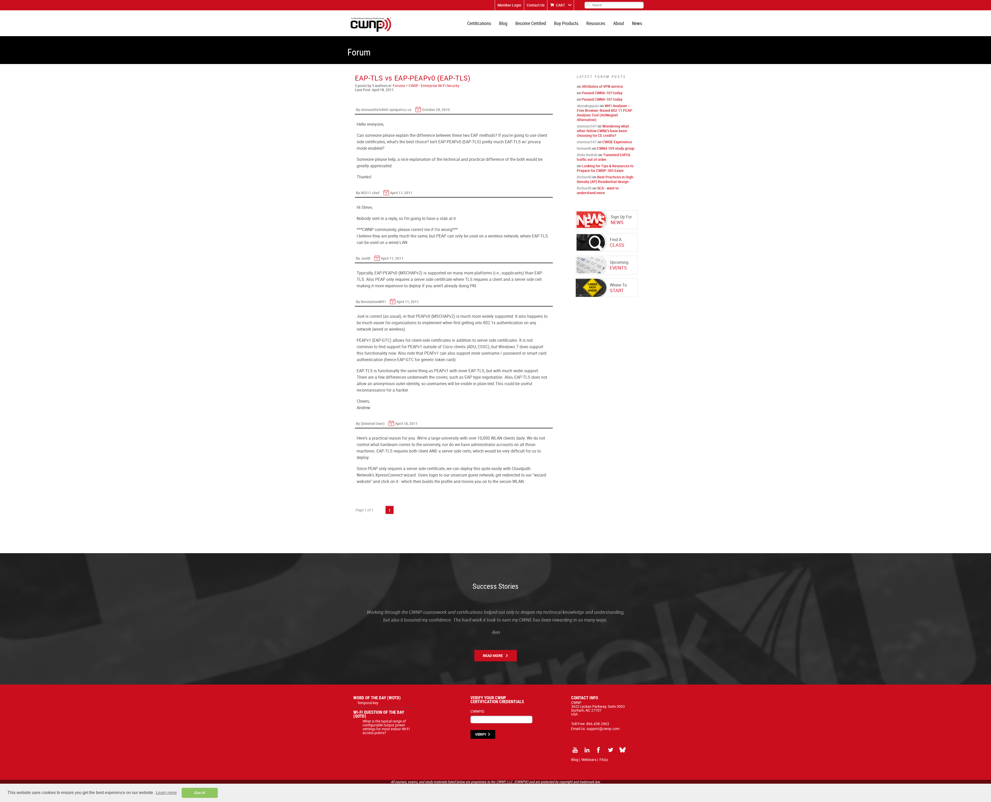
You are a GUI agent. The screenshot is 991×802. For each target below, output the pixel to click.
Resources (595, 23)
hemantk (584, 148)
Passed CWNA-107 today (602, 92)
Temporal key (367, 702)
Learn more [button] (166, 792)
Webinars (588, 759)
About (618, 23)
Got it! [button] (199, 793)
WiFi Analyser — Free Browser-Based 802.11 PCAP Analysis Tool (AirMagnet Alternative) (604, 112)
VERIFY (480, 734)
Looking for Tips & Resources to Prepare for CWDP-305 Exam (605, 168)
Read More (493, 655)
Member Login (509, 5)
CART (560, 5)
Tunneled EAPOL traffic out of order (604, 157)
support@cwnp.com (603, 728)
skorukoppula (588, 105)
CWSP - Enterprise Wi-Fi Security (434, 85)
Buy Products (566, 23)
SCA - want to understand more (598, 190)
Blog (503, 23)
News (637, 23)
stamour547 (587, 126)
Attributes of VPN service (602, 86)
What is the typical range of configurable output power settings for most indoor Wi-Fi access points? (386, 727)
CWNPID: (477, 711)
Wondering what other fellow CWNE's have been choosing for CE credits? (603, 131)
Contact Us (536, 5)
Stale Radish (587, 154)
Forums (399, 85)
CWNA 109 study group (615, 148)
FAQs (604, 759)
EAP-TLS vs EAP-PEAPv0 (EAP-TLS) (412, 78)
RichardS (584, 176)
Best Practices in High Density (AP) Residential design (605, 179)
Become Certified (530, 23)
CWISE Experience (617, 141)
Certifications (479, 23)
